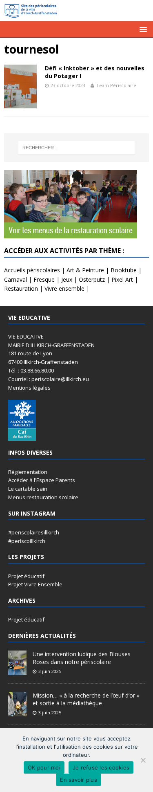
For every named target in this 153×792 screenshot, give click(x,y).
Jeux (66, 279)
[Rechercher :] (76, 148)
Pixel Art (122, 279)
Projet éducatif (26, 576)
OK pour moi (44, 767)
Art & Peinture (85, 270)
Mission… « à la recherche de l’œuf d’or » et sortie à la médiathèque (86, 699)
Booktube (124, 270)
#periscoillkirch (26, 541)
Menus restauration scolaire (43, 497)
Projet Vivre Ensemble (35, 584)
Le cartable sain (27, 488)
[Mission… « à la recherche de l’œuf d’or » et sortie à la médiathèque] (17, 712)
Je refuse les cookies (101, 767)
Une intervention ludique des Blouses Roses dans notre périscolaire (82, 657)
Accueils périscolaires (32, 270)
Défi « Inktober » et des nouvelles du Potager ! (94, 71)
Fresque (44, 279)
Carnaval (15, 279)
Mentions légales (29, 387)
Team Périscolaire (116, 85)
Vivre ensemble (64, 288)
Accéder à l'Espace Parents (41, 480)
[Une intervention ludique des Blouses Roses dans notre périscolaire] (17, 671)
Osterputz (92, 279)
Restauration (21, 288)
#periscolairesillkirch (33, 532)
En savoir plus (78, 779)
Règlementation (27, 472)
